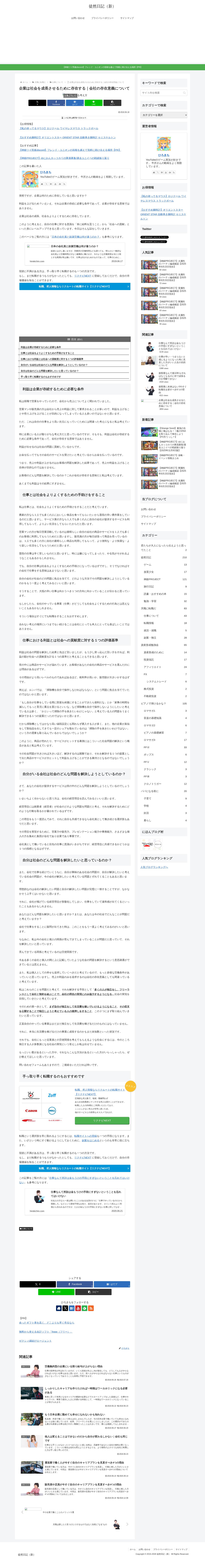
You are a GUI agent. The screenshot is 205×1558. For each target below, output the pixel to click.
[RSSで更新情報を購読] (64, 184)
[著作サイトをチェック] (42, 184)
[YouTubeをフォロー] (55, 184)
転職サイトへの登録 (85, 1136)
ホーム (133, 1549)
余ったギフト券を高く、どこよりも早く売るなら (46, 1322)
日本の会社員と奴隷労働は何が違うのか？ (75, 236)
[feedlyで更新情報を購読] (60, 184)
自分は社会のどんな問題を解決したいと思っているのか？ (50, 371)
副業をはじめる (90, 1140)
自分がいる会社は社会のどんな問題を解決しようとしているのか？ (54, 365)
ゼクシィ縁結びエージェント (35, 1340)
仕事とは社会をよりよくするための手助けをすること (47, 353)
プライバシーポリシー (153, 516)
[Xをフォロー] (46, 184)
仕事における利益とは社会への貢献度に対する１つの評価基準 (52, 359)
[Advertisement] (102, 43)
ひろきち (45, 172)
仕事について (27, 1229)
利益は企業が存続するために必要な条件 (41, 347)
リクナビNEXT (82, 275)
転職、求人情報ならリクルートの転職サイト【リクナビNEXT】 (75, 286)
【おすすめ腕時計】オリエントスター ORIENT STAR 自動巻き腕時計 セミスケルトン (67, 137)
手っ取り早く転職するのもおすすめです (41, 376)
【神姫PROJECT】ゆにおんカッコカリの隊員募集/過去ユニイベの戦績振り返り (64, 158)
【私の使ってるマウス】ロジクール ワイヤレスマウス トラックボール (58, 128)
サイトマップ (148, 523)
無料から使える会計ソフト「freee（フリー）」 (46, 1331)
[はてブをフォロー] (51, 184)
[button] (112, 103)
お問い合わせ (148, 509)
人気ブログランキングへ (154, 867)
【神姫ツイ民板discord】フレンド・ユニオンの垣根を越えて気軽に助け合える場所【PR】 (70, 150)
